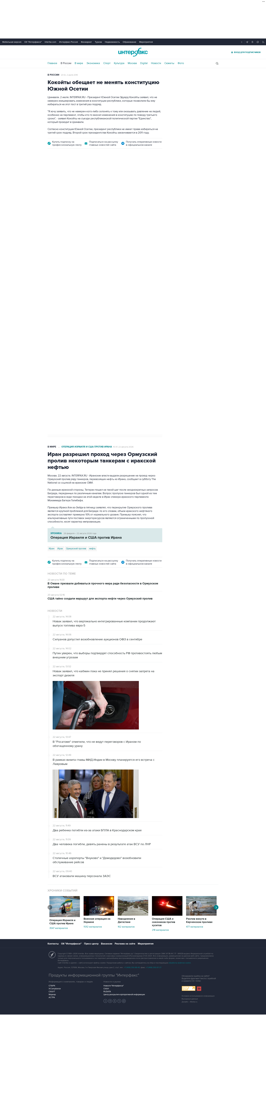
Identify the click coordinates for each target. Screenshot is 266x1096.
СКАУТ (52, 991)
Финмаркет (86, 42)
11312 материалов (93, 926)
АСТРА (52, 997)
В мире (79, 63)
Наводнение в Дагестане (126, 920)
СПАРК (52, 986)
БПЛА (106, 330)
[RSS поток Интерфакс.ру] (119, 1001)
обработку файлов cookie (180, 963)
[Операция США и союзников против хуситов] (167, 915)
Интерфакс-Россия (68, 42)
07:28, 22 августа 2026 (115, 170)
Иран (51, 548)
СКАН (106, 988)
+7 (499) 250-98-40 (132, 967)
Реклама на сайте (125, 943)
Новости (156, 63)
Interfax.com (50, 42)
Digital (144, 63)
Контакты (53, 943)
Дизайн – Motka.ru (189, 1002)
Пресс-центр (91, 943)
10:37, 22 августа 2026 (123, 447)
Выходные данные (190, 999)
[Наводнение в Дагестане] (133, 915)
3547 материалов (58, 928)
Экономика (93, 63)
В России (66, 63)
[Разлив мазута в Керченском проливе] (201, 915)
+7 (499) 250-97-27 (153, 967)
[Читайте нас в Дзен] (105, 1001)
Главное (52, 63)
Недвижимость (112, 42)
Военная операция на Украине (84, 170)
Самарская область (59, 330)
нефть (92, 548)
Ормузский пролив (76, 548)
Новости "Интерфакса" (113, 986)
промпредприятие (90, 330)
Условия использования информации (198, 996)
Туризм (98, 42)
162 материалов (126, 926)
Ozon (75, 330)
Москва (132, 63)
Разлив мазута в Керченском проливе (199, 920)
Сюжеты (169, 63)
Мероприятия (146, 42)
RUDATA (107, 991)
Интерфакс (133, 52)
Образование (129, 42)
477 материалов (194, 926)
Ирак (60, 548)
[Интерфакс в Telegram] (110, 1001)
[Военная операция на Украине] (99, 915)
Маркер (52, 994)
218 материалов (160, 930)
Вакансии (106, 943)
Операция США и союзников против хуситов (163, 922)
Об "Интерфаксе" (33, 42)
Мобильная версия (11, 42)
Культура (119, 63)
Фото (181, 63)
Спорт (107, 63)
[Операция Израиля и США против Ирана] (64, 916)
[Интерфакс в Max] (124, 1001)
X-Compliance (55, 988)
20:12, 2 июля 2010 (69, 75)
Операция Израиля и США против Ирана (86, 446)
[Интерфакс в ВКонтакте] (115, 1001)
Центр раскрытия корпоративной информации (124, 994)
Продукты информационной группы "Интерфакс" (94, 975)
